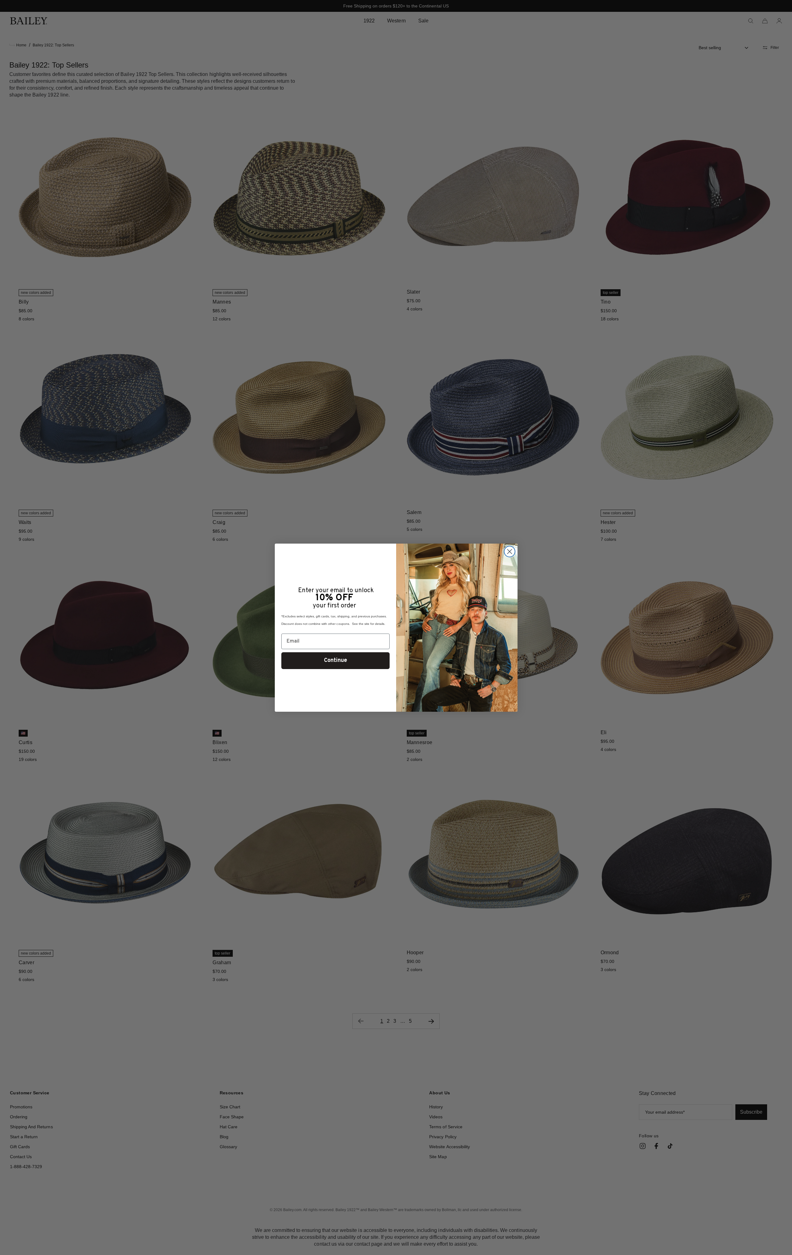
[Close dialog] (509, 551)
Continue (335, 660)
